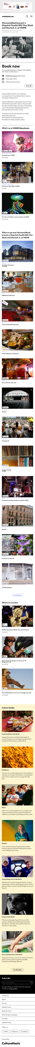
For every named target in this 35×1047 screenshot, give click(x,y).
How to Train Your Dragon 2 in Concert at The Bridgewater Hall (14, 661)
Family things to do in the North (12, 879)
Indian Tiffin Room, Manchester (10, 353)
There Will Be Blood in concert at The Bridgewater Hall (16, 692)
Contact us (5, 996)
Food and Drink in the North (10, 734)
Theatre (4, 843)
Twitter (5, 1031)
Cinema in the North (8, 917)
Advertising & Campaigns (10, 1015)
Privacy (4, 1003)
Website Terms (6, 1007)
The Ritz (4, 411)
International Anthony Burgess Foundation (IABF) (15, 500)
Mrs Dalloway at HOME (8, 155)
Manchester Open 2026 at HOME (11, 186)
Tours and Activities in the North (12, 954)
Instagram (14, 1031)
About (4, 999)
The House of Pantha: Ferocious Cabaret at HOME (15, 217)
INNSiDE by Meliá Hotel (8, 295)
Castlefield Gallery (7, 587)
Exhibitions (5, 770)
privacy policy (13, 989)
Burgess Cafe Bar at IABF (6, 470)
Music (4, 807)
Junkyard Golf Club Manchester (10, 324)
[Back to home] (8, 16)
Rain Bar (4, 529)
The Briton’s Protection (8, 558)
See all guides (17, 970)
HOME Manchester (11, 76)
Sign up (30, 983)
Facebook (24, 1031)
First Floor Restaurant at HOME (8, 265)
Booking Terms (6, 1011)
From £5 (29, 86)
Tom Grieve (5, 30)
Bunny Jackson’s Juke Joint (9, 382)
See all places (17, 595)
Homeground (5, 441)
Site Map (5, 1019)
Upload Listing (6, 1022)
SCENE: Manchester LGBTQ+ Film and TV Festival (15, 630)
